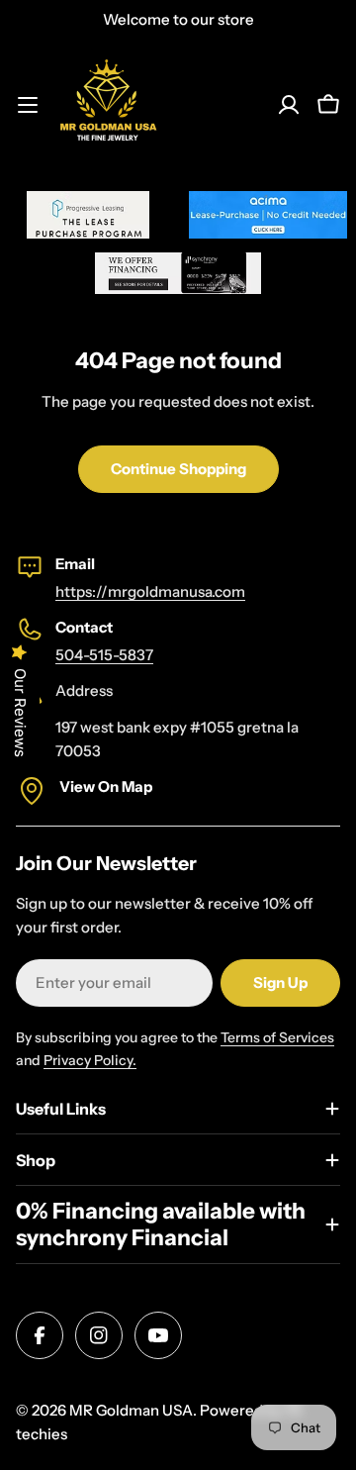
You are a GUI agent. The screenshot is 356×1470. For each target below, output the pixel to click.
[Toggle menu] (28, 105)
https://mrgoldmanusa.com (150, 591)
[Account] (289, 105)
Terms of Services (277, 1037)
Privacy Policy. (90, 1060)
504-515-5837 (104, 654)
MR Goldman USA (131, 1410)
